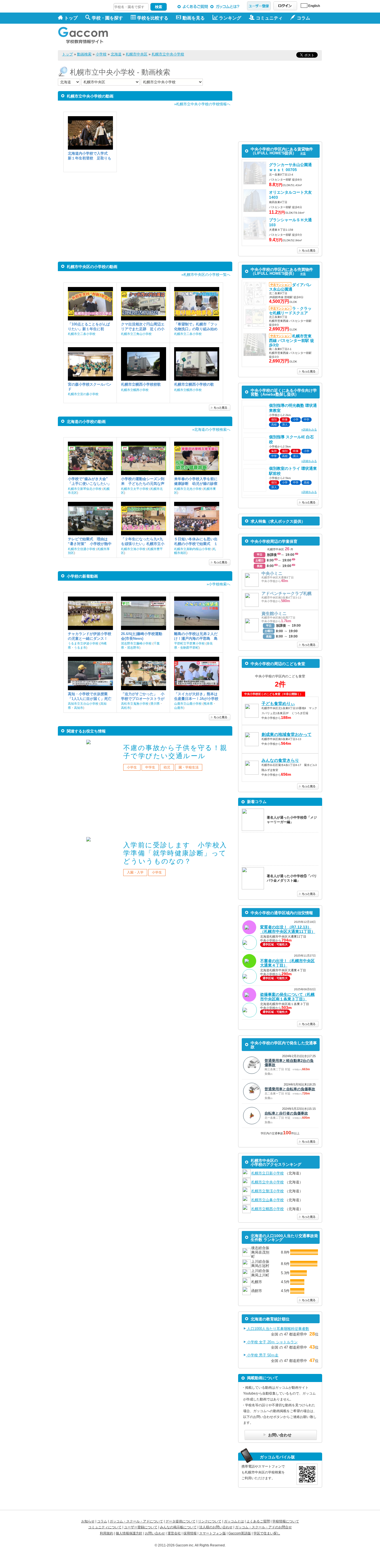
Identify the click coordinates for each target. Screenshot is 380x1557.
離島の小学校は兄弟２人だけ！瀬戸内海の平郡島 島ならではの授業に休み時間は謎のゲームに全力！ (196, 636)
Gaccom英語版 (239, 1533)
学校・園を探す (107, 18)
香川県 (155, 703)
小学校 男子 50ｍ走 (262, 1355)
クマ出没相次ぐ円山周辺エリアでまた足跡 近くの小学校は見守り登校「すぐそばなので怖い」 (142, 326)
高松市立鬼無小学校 (135, 703)
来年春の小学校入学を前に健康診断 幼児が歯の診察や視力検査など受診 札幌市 (196, 481)
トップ (71, 18)
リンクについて (209, 1521)
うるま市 (80, 647)
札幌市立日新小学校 (267, 1173)
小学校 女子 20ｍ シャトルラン (272, 1342)
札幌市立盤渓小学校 (267, 1191)
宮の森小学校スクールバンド (89, 386)
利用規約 (106, 1533)
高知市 (78, 707)
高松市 (125, 707)
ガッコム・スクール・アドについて (136, 1521)
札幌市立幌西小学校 (135, 389)
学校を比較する (152, 18)
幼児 (167, 767)
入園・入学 (135, 872)
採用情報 (190, 1533)
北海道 (116, 54)
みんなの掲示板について (178, 1527)
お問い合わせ (155, 1533)
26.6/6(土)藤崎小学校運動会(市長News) (141, 636)
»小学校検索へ (218, 584)
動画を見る (193, 18)
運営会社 (174, 1533)
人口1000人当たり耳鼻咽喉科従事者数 (277, 1329)
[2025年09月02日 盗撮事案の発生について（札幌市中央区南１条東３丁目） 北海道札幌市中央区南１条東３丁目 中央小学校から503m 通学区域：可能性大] (280, 1017)
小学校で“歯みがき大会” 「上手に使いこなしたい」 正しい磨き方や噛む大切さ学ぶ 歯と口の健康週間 (89, 481)
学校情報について (285, 1521)
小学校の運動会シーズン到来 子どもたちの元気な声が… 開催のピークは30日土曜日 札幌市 (143, 481)
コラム (102, 1521)
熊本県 (208, 703)
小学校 (101, 54)
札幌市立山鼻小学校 (267, 1200)
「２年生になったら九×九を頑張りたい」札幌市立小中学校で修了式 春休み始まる (142, 541)
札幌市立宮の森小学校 (83, 394)
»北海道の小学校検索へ (211, 429)
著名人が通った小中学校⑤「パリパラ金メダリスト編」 (292, 878)
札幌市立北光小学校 (188, 488)
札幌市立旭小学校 (133, 549)
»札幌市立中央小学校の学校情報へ (202, 104)
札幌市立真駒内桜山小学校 (192, 549)
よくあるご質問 (193, 6)
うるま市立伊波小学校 (83, 643)
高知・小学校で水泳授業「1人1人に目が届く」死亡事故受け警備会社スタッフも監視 (90, 696)
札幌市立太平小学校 (135, 488)
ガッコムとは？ (226, 6)
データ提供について (181, 1521)
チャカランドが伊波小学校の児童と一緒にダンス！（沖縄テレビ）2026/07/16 (89, 636)
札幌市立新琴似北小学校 (85, 488)
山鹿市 (178, 707)
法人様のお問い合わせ (216, 1527)
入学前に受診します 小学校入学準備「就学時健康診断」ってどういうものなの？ (175, 853)
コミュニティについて (105, 1527)
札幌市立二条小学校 (81, 333)
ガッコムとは (234, 1521)
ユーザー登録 (259, 5)
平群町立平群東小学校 (189, 643)
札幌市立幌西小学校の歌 (194, 384)
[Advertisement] (221, 36)
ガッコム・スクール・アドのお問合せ (263, 1527)
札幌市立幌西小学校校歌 (141, 384)
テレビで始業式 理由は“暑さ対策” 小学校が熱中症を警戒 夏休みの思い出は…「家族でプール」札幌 (90, 541)
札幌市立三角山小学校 (136, 333)
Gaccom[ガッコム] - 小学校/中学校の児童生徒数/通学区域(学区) (87, 34)
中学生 (150, 767)
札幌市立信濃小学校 (81, 549)
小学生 (132, 767)
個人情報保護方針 (129, 1533)
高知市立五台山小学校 (83, 703)
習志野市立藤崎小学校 (136, 643)
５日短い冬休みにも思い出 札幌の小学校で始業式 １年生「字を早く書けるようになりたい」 (196, 541)
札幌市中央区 (136, 54)
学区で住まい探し (266, 1533)
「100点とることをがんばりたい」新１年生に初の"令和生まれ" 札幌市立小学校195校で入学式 (89, 326)
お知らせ (88, 1521)
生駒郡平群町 (189, 647)
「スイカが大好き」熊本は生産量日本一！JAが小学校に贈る (196, 696)
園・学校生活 (189, 767)
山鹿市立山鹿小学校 (188, 703)
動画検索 (84, 54)
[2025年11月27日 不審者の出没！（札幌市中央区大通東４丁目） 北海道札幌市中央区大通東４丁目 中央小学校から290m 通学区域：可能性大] (280, 983)
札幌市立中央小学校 (168, 54)
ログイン (285, 5)
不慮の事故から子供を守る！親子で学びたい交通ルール (175, 752)
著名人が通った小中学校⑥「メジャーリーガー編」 (292, 820)
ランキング (230, 18)
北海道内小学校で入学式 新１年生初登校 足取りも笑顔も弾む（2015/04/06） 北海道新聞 (89, 155)
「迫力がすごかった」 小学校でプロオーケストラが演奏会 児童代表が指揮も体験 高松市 (142, 696)
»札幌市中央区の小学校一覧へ (205, 275)
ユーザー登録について (140, 1527)
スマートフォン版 (212, 1533)
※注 (303, 153)
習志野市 (133, 647)
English (314, 6)
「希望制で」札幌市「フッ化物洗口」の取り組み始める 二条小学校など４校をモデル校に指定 (196, 326)
